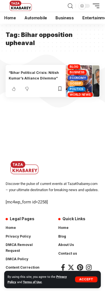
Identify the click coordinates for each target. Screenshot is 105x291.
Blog (74, 67)
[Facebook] (63, 267)
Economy (78, 78)
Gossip (75, 83)
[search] (70, 6)
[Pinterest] (80, 267)
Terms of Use (32, 282)
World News (80, 95)
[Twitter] (71, 267)
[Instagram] (89, 267)
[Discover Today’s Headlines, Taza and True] (21, 6)
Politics (76, 89)
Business (77, 72)
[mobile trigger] (94, 6)
